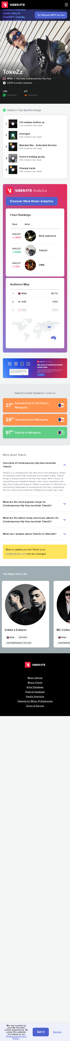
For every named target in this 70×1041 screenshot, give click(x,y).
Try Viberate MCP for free (51, 15)
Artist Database (35, 687)
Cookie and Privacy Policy (16, 1037)
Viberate (13, 4)
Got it (41, 1032)
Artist (27, 224)
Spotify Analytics (35, 696)
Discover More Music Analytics (31, 201)
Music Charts (35, 682)
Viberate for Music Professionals (35, 701)
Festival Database (35, 691)
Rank (14, 224)
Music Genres (35, 677)
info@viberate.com (16, 553)
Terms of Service (35, 705)
